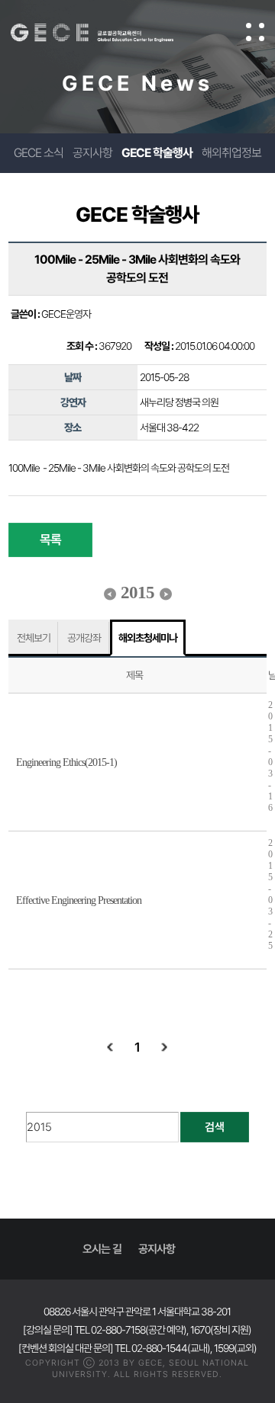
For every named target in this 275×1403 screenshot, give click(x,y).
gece (107, 33)
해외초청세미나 (147, 638)
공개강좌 (84, 638)
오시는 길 (101, 1249)
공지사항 (92, 153)
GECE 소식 (38, 153)
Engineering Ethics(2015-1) (66, 762)
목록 (50, 539)
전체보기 (33, 638)
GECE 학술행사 (156, 153)
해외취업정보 (231, 153)
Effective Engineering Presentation (78, 900)
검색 (215, 1127)
